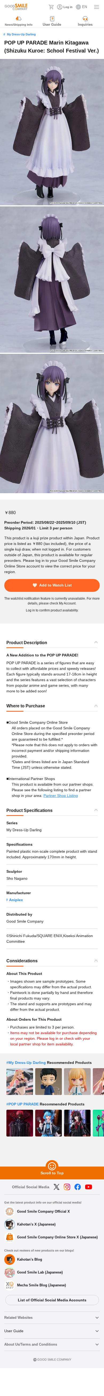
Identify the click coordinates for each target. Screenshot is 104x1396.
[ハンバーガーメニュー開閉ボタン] (96, 7)
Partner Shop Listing (60, 795)
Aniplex (16, 900)
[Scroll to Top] (52, 1166)
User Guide (13, 1331)
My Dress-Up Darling (21, 34)
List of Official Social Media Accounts (52, 1300)
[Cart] (51, 7)
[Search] (43, 7)
